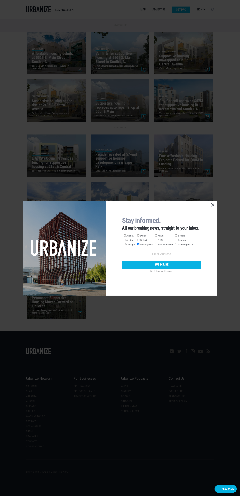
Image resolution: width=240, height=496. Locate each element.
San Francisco (165, 244)
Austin (129, 240)
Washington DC (186, 244)
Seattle (181, 235)
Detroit (143, 240)
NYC (160, 240)
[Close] (213, 205)
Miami (161, 235)
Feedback (228, 488)
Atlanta (130, 235)
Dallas (143, 235)
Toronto (182, 240)
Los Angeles (146, 244)
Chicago (130, 244)
